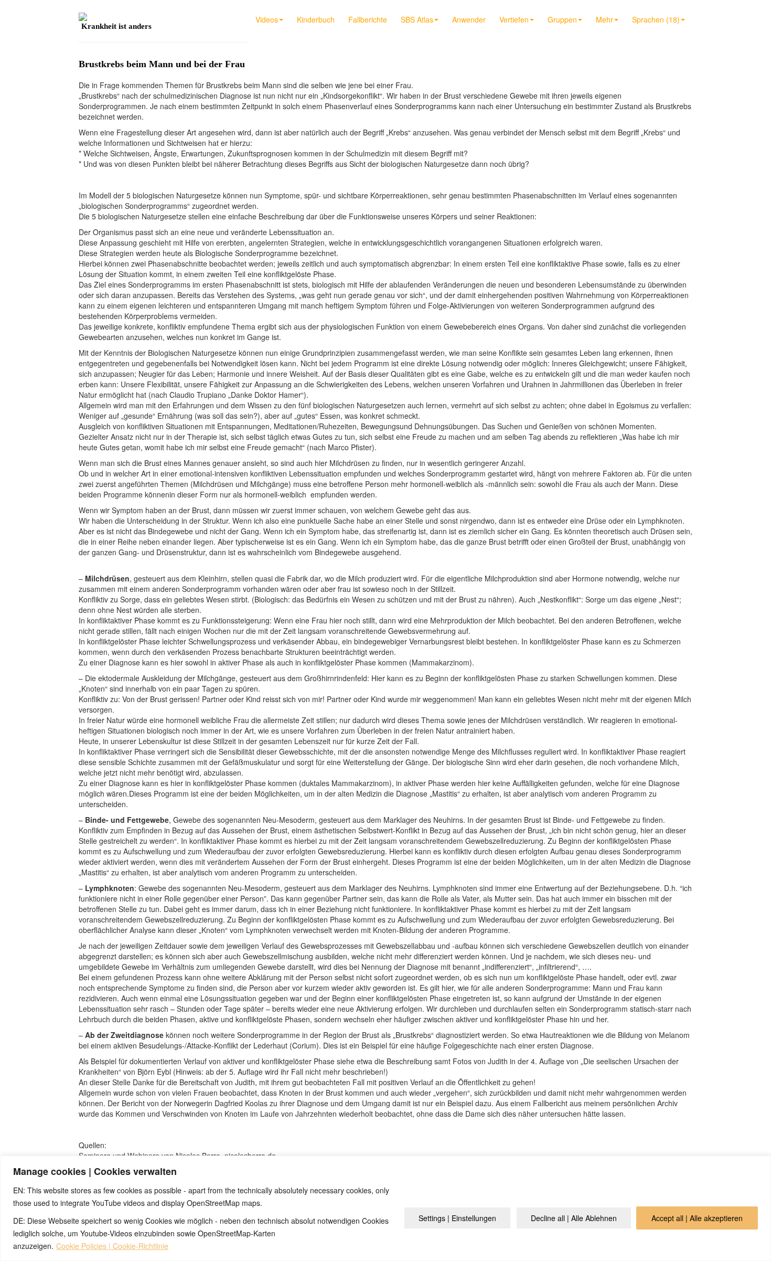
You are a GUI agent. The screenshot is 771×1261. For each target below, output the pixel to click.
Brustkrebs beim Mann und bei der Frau (162, 64)
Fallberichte (367, 19)
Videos (266, 19)
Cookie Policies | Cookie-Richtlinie (112, 1246)
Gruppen (562, 19)
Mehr (604, 19)
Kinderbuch (316, 19)
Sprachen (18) (656, 19)
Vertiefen (514, 19)
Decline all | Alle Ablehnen (574, 1218)
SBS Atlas (417, 19)
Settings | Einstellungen (457, 1218)
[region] (385, 1208)
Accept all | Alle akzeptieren (697, 1218)
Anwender (469, 19)
